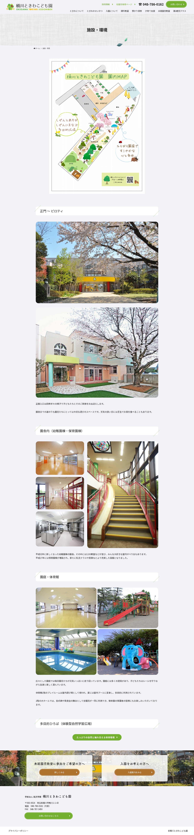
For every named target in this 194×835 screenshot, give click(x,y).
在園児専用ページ (124, 4)
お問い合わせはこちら (48, 815)
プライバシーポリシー (18, 830)
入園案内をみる (135, 772)
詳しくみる (59, 772)
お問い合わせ (176, 4)
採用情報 (106, 4)
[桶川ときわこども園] (29, 7)
